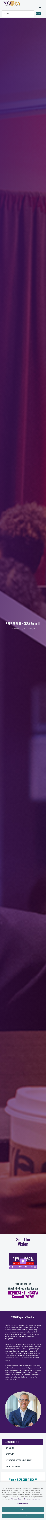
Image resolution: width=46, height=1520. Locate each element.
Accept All (23, 1516)
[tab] (22, 1442)
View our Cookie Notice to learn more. (25, 1499)
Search (4, 9)
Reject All (23, 1510)
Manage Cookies (23, 1503)
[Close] (43, 1484)
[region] (23, 1501)
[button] (38, 13)
